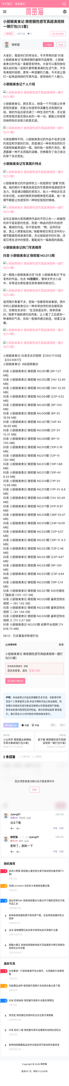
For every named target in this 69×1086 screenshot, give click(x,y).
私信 (61, 44)
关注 (49, 44)
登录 (34, 789)
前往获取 (59, 34)
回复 (61, 828)
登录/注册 (34, 670)
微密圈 (9, 33)
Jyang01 (15, 814)
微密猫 (14, 837)
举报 (55, 828)
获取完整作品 (16, 681)
